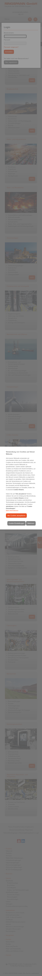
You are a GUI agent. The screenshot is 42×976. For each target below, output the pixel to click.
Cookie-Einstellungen (16, 523)
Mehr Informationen (12, 510)
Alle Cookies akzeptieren (16, 515)
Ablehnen (30, 523)
